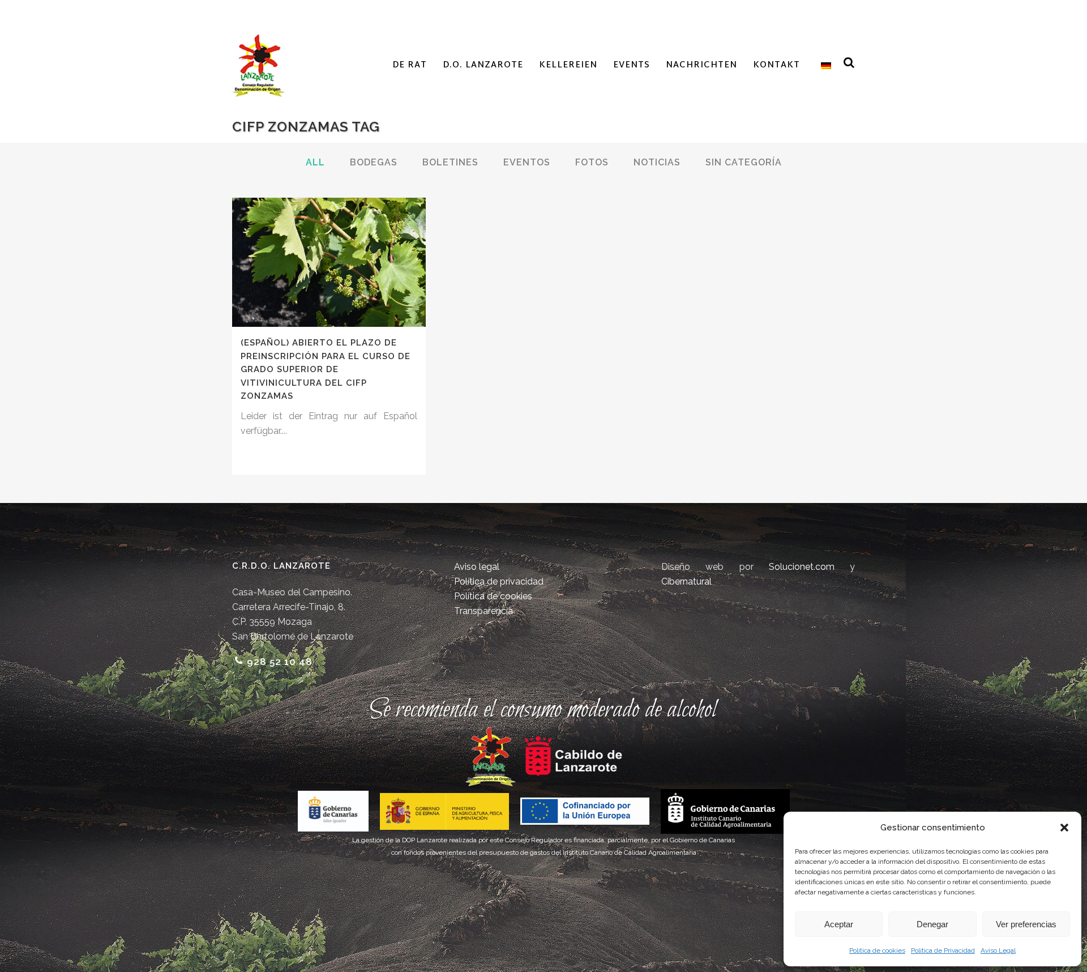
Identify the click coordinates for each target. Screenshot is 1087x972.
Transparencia (483, 611)
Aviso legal (476, 566)
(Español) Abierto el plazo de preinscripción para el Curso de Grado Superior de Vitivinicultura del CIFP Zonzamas (325, 369)
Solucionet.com (801, 566)
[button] (1064, 827)
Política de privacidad (499, 581)
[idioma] (823, 66)
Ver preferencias (1026, 924)
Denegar (932, 924)
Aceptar (838, 924)
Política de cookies (877, 950)
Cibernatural (686, 581)
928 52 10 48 (280, 661)
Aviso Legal (998, 950)
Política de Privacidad (943, 950)
